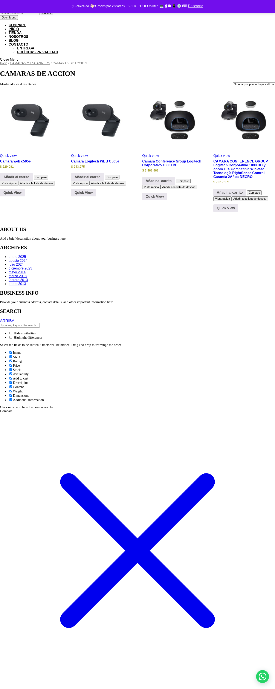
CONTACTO (18, 44)
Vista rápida (9, 183)
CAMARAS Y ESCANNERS (30, 63)
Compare (17, 25)
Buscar (46, 13)
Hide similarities (24, 333)
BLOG (13, 40)
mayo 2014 (17, 272)
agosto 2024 (18, 260)
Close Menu (9, 59)
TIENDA (15, 33)
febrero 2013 (18, 280)
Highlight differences (27, 337)
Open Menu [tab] (10, 18)
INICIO (14, 29)
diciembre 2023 (20, 268)
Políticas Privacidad (37, 52)
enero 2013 (17, 284)
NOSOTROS (18, 36)
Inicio (3, 63)
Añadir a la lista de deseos (36, 183)
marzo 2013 (18, 276)
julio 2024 (16, 264)
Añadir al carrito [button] (16, 177)
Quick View (12, 192)
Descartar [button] (195, 6)
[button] (262, 676)
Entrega (25, 48)
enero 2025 (17, 257)
